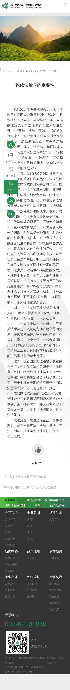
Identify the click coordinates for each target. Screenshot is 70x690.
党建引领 (55, 512)
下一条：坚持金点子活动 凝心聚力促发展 (30, 487)
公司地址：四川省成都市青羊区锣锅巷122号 (25, 660)
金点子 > (45, 70)
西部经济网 (57, 505)
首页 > (20, 70)
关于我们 (11, 512)
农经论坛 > (32, 70)
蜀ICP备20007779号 (21, 671)
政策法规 (33, 551)
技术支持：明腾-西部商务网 (55, 660)
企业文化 (11, 577)
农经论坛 (33, 577)
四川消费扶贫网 (15, 505)
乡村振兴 (55, 551)
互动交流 (55, 577)
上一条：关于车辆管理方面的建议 (25, 477)
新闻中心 (11, 551)
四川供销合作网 (54, 500)
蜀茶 (37, 505)
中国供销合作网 (31, 500)
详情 (54, 70)
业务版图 (33, 512)
